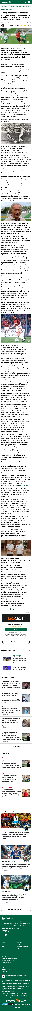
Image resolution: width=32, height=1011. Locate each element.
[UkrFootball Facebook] (2, 935)
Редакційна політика (8, 965)
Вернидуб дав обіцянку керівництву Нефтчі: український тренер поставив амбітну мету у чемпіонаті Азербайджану (11, 697)
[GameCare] (16, 1007)
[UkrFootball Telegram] (6, 935)
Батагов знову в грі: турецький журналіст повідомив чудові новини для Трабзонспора (11, 709)
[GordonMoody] (21, 1001)
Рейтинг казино (21, 949)
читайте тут (23, 485)
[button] (25, 2)
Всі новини (16, 746)
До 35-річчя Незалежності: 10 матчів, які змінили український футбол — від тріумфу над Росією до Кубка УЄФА (15, 835)
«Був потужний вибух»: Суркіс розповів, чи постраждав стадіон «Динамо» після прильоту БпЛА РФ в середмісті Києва (11, 735)
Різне (18, 944)
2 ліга (3, 949)
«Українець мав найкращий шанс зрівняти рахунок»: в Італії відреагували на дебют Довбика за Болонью (11, 684)
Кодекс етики (5, 967)
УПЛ (3, 757)
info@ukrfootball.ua (7, 932)
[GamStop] (8, 1004)
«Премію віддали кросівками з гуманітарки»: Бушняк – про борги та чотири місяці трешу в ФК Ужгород (11, 793)
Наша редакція (6, 969)
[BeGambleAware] (22, 1004)
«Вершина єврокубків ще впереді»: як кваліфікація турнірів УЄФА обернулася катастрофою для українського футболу (15, 896)
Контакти (4, 971)
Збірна (3, 940)
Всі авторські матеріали (16, 909)
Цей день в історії (6, 9)
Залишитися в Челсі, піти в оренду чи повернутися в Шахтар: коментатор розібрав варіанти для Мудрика (16, 866)
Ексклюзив (20, 942)
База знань (20, 951)
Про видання (5, 956)
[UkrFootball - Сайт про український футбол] (6, 2)
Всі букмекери (16, 642)
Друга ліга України (7, 787)
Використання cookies (8, 960)
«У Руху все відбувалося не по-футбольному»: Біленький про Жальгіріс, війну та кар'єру (11, 778)
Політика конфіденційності (9, 958)
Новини (19, 940)
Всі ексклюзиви (16, 804)
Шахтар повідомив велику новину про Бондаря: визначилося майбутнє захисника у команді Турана (11, 722)
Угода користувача (7, 962)
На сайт (16, 629)
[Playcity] (10, 1001)
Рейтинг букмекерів (22, 946)
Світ (3, 773)
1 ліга (3, 946)
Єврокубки (5, 942)
